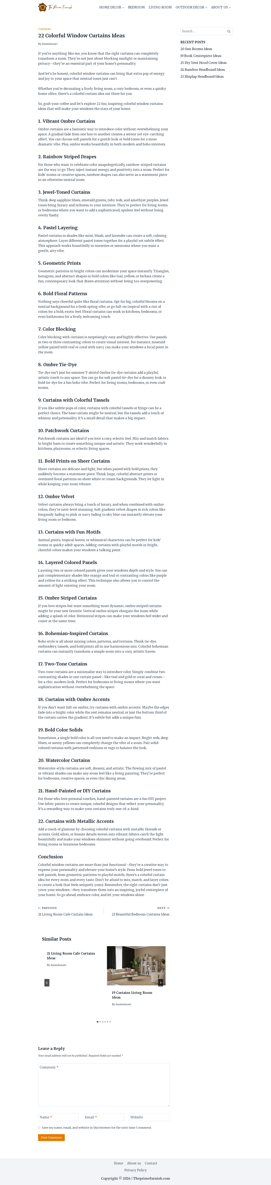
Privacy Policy (135, 1170)
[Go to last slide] (46, 983)
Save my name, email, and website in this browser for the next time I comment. (97, 1127)
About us (134, 1163)
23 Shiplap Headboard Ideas (202, 77)
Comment (49, 1067)
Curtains (44, 29)
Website (136, 1117)
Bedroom (136, 7)
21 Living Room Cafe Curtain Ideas (65, 911)
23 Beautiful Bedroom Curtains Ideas (140, 911)
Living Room (160, 7)
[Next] (160, 983)
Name (46, 1117)
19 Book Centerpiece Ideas (200, 56)
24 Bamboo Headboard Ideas (202, 70)
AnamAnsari (50, 43)
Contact (151, 1163)
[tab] (97, 1022)
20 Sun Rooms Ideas (196, 49)
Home (118, 1163)
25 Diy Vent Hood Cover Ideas (203, 63)
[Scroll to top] (262, 1179)
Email (91, 1117)
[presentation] (136, 965)
